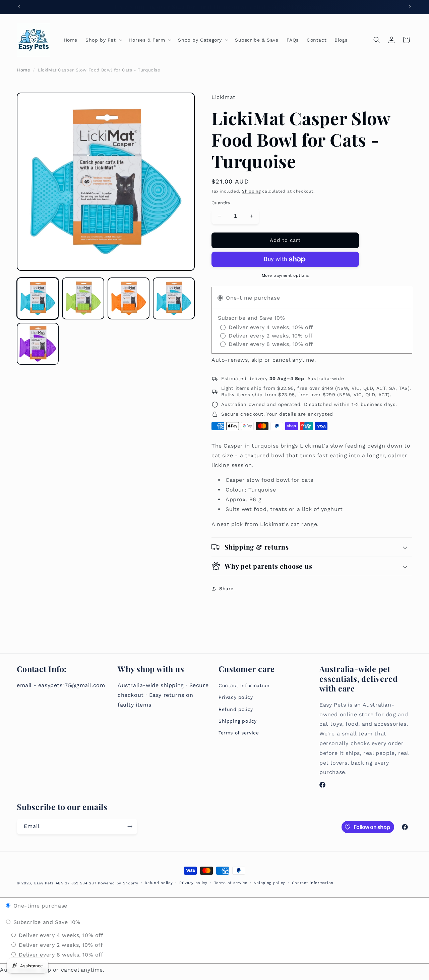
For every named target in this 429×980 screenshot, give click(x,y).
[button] (103, 40)
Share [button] (226, 588)
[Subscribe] (129, 826)
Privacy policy (236, 697)
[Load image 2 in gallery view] (83, 298)
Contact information (312, 883)
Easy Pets (44, 883)
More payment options (285, 275)
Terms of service (239, 732)
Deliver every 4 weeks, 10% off (60, 935)
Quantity (220, 202)
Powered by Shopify (118, 883)
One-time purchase (39, 905)
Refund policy (236, 709)
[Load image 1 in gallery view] (38, 298)
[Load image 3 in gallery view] (128, 298)
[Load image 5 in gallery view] (38, 344)
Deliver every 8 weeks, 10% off (60, 954)
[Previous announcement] (19, 6)
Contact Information (244, 685)
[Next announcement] (410, 6)
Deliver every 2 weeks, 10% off (60, 945)
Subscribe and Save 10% (45, 922)
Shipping (251, 191)
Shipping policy (238, 721)
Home (23, 69)
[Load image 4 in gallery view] (174, 298)
